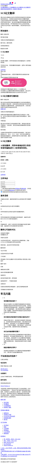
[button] (3, 109)
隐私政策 (23, 188)
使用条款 (17, 188)
